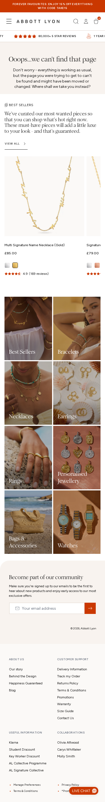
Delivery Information (72, 669)
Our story (16, 669)
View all (12, 143)
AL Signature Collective (26, 770)
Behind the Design (22, 676)
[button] (8, 21)
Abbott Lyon (88, 628)
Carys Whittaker (69, 749)
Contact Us (65, 718)
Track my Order (68, 676)
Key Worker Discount (24, 756)
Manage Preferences (27, 785)
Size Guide (65, 711)
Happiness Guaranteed (26, 683)
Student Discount (22, 749)
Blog (12, 690)
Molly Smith (66, 756)
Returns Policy (67, 683)
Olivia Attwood (68, 742)
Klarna (13, 742)
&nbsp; (90, 608)
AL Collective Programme (27, 763)
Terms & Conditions (71, 690)
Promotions (65, 697)
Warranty (64, 704)
